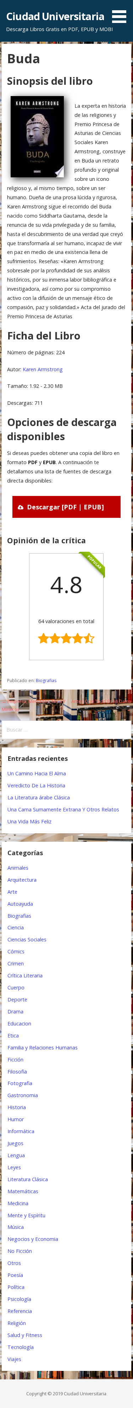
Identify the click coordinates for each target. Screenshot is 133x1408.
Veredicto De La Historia (36, 785)
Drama (15, 1011)
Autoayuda (20, 903)
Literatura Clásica (27, 1179)
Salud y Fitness (24, 1335)
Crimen (15, 963)
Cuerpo (15, 987)
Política (15, 1287)
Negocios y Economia (32, 1239)
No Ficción (19, 1251)
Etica (13, 1035)
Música (15, 1227)
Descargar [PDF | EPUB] (65, 507)
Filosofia (17, 1071)
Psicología (19, 1299)
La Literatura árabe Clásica (38, 797)
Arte (12, 891)
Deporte (17, 999)
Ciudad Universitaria (55, 16)
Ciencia (15, 927)
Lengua (16, 1155)
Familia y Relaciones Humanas (42, 1047)
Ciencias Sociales (26, 939)
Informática (20, 1131)
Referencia (19, 1311)
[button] (121, 12)
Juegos (15, 1143)
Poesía (15, 1275)
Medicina (17, 1203)
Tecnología (20, 1347)
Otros (14, 1263)
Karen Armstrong (43, 369)
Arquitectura (22, 879)
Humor (15, 1119)
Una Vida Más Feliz (29, 821)
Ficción (15, 1059)
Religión (16, 1323)
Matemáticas (22, 1191)
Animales (17, 867)
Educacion (19, 1023)
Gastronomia (22, 1095)
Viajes (14, 1359)
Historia (16, 1107)
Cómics (15, 951)
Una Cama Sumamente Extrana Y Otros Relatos (63, 809)
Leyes (14, 1167)
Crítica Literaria (25, 975)
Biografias (46, 681)
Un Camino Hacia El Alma (36, 773)
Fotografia (19, 1083)
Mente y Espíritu (26, 1215)
